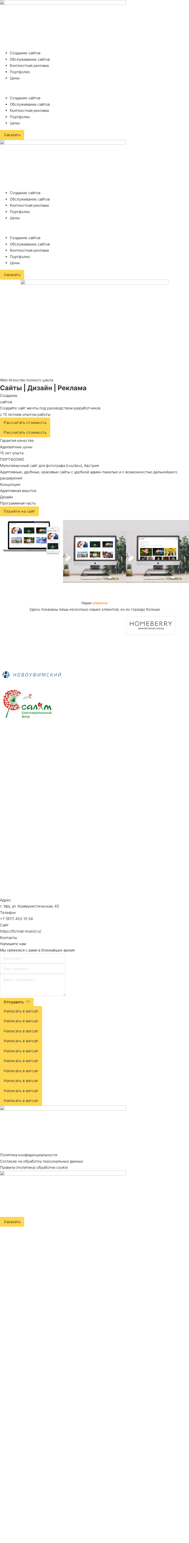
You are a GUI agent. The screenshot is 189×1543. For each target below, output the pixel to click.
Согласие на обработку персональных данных (41, 1161)
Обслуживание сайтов (30, 59)
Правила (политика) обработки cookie (34, 1167)
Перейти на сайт (19, 511)
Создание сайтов (25, 53)
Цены (15, 78)
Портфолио (20, 72)
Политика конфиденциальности (28, 1155)
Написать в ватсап (21, 1011)
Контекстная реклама (29, 65)
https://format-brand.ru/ (20, 931)
